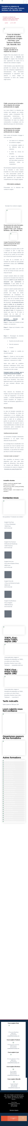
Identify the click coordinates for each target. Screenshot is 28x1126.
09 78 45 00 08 (8, 528)
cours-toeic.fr (15, 697)
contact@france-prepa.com (13, 1036)
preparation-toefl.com (17, 665)
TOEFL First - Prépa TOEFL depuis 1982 (11, 639)
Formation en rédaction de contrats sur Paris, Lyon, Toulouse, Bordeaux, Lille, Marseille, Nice (11, 18)
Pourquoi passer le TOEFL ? (9, 485)
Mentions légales (14, 1110)
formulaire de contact (10, 467)
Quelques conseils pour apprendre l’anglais (12, 483)
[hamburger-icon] (25, 2)
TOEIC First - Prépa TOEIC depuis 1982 (10, 672)
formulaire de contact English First (13, 469)
